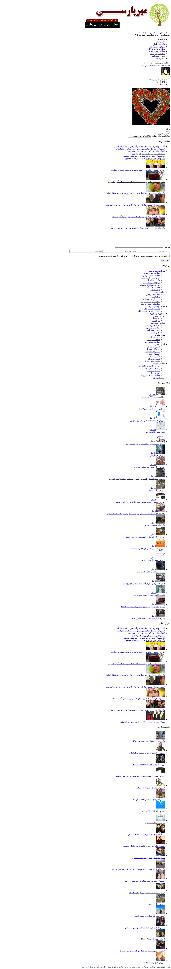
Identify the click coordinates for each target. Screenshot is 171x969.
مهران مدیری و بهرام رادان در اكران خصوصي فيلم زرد (142, 722)
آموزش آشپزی (159, 316)
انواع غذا (156, 318)
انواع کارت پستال (153, 349)
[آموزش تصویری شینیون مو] (160, 960)
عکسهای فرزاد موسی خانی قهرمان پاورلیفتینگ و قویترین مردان (138, 869)
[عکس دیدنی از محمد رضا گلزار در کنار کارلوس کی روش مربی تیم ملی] (155, 202)
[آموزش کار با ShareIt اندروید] (160, 809)
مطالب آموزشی (158, 363)
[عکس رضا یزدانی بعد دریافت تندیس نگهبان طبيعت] (160, 844)
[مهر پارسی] (126, 27)
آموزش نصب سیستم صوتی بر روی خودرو (147, 420)
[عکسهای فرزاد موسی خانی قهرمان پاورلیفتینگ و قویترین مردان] (160, 867)
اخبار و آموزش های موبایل (149, 311)
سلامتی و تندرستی (157, 54)
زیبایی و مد (160, 292)
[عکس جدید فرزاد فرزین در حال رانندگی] (160, 855)
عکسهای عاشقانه (152, 351)
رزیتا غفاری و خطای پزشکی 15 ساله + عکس (146, 834)
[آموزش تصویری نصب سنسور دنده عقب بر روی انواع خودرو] (160, 774)
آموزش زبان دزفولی (156, 490)
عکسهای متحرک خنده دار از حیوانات (150, 788)
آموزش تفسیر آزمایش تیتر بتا (153, 560)
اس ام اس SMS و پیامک (150, 285)
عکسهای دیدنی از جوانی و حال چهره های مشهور (145, 158)
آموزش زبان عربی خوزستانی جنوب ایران (148, 467)
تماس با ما (160, 58)
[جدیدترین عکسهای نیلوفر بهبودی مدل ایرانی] (160, 750)
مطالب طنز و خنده (157, 51)
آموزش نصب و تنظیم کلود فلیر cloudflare (148, 548)
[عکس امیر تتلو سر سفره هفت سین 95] (160, 797)
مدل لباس (155, 297)
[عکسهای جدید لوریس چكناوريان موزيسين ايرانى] (160, 878)
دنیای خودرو (155, 290)
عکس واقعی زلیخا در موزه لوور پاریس (149, 595)
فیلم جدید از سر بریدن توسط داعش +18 (148, 618)
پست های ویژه (159, 378)
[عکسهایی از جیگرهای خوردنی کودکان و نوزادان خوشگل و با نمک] (155, 214)
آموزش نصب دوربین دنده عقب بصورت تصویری (145, 444)
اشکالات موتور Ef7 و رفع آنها (153, 397)
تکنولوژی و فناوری (157, 313)
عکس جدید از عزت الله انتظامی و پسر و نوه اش (145, 927)
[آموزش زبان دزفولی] (160, 902)
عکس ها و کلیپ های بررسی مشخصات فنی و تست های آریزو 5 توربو (136, 182)
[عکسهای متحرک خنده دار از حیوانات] (160, 785)
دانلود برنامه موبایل (152, 309)
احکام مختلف (154, 337)
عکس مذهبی (154, 356)
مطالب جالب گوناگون (156, 49)
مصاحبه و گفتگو (153, 287)
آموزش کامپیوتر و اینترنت (149, 366)
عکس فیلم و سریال (152, 361)
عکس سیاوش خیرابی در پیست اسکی (149, 916)
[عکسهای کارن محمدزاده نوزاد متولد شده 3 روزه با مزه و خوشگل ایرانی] (155, 191)
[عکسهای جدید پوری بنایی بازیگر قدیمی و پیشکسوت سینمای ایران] (155, 226)
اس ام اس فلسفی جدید (155, 823)
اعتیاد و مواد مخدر (152, 325)
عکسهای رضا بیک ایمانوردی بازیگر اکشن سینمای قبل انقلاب (140, 149)
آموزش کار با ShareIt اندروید (153, 811)
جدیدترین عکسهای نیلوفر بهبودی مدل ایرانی (147, 753)
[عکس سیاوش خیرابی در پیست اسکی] (160, 913)
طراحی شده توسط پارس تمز (94, 967)
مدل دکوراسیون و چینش (150, 304)
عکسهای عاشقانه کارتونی (153, 65)
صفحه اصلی (160, 39)
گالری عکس (160, 42)
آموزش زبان (155, 373)
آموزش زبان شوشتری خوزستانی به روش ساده (145, 537)
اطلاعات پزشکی (153, 328)
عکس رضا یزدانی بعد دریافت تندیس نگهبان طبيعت (144, 846)
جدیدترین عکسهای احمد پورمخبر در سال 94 (147, 892)
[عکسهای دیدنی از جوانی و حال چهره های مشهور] (144, 156)
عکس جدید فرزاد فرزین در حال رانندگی (148, 858)
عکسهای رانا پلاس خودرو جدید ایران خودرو (147, 154)
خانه (168, 65)
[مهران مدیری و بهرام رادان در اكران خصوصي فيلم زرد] (155, 719)
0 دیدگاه (161, 84)
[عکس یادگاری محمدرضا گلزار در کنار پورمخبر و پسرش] (160, 948)
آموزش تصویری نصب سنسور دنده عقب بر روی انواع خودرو (140, 502)
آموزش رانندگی (153, 370)
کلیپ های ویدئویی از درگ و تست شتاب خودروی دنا (144, 583)
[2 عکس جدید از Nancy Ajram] (160, 937)
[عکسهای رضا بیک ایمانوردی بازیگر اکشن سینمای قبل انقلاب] (139, 146)
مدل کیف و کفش (153, 294)
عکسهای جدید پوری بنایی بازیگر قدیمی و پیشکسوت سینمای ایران (138, 228)
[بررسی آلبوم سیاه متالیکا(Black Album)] (160, 762)
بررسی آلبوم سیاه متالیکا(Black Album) (149, 764)
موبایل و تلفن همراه (157, 306)
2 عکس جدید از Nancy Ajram (153, 939)
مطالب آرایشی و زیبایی (150, 302)
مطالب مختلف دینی (152, 342)
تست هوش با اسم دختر (155, 432)
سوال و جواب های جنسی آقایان (152, 409)
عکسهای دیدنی (154, 354)
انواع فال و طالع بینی (151, 282)
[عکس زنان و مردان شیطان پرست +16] (160, 739)
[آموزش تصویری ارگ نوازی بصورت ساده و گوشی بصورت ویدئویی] (155, 168)
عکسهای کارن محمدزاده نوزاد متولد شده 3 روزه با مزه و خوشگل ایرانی (135, 193)
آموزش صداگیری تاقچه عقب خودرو (150, 572)
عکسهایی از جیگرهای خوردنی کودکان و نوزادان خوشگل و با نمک (138, 216)
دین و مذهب (160, 335)
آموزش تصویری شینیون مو (154, 962)
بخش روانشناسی (158, 56)
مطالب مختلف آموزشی (150, 375)
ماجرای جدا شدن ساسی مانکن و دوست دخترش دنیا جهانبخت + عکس (136, 513)
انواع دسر (156, 321)
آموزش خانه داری (152, 368)
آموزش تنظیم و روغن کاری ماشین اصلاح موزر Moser (143, 607)
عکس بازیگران (159, 44)
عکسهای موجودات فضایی (154, 525)
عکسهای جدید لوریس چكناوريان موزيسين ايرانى (145, 881)
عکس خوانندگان (153, 347)
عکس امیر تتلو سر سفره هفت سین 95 (149, 799)
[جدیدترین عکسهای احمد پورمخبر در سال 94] (160, 890)
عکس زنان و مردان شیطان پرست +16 (149, 741)
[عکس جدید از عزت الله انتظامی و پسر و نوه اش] (160, 925)
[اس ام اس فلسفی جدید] (160, 820)
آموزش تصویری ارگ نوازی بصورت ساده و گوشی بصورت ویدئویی (138, 170)
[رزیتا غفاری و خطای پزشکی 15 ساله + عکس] (160, 832)
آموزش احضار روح (157, 455)
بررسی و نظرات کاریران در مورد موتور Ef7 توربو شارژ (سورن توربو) (137, 479)
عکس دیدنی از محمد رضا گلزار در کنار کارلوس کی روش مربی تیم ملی (135, 205)
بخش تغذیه (155, 332)
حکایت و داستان (153, 280)
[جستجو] (169, 63)
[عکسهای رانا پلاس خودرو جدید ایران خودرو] (146, 151)
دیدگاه (166, 247)
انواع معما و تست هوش (150, 278)
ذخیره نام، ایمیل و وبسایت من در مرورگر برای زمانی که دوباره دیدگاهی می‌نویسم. (133, 256)
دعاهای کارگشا (153, 340)
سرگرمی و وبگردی (157, 46)
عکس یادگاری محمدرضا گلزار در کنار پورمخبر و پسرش (142, 951)
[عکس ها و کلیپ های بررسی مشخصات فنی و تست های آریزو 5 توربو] (155, 179)
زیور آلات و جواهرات (151, 299)
